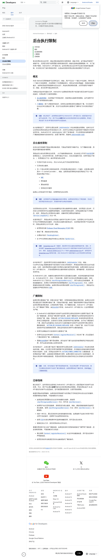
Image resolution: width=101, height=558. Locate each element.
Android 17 (68, 494)
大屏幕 (55, 496)
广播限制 (40, 104)
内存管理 (90, 154)
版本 (12, 13)
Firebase (31, 535)
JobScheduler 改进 (77, 135)
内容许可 (48, 448)
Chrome (31, 532)
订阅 (79, 553)
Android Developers (38, 33)
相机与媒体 (44, 503)
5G (42, 510)
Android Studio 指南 (81, 494)
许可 (39, 548)
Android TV (56, 511)
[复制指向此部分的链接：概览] (40, 76)
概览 (3, 13)
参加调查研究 (93, 505)
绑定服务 (56, 199)
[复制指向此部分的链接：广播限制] (44, 296)
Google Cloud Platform (36, 538)
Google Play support (92, 501)
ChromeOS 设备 (57, 503)
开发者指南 (80, 499)
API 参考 (79, 502)
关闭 (83, 23)
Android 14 (68, 503)
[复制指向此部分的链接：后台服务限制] (49, 143)
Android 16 (68, 497)
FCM (42, 420)
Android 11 (68, 513)
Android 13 (68, 506)
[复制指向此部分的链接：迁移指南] (44, 380)
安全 (30, 504)
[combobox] (49, 2)
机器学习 (43, 497)
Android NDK (81, 508)
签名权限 (43, 341)
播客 (30, 516)
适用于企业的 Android (33, 499)
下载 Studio (80, 505)
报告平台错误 (93, 494)
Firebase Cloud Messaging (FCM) (58, 228)
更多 (22, 2)
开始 (93, 23)
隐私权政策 (44, 506)
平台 (3, 8)
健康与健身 (44, 500)
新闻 (30, 510)
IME (42, 177)
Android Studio (87, 2)
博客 (30, 513)
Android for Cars (56, 507)
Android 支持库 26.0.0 (54, 251)
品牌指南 (45, 548)
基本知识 (49, 33)
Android (31, 496)
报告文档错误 (93, 497)
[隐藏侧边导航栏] (24, 554)
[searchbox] (13, 19)
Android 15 (68, 500)
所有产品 (31, 541)
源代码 (31, 507)
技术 (20, 13)
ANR (50, 288)
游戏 (42, 494)
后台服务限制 (41, 98)
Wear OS (56, 499)
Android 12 (68, 510)
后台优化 (55, 307)
